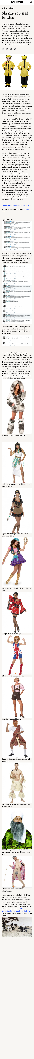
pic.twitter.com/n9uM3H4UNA (21, 205)
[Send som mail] (11, 49)
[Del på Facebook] (3, 49)
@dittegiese (6, 205)
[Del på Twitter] (7, 49)
